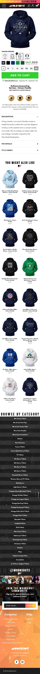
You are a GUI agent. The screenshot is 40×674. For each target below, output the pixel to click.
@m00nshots (20, 570)
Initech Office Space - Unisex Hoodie (30, 371)
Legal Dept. (10, 639)
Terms (10, 629)
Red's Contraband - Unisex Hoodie (30, 221)
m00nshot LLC (12, 671)
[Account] (33, 7)
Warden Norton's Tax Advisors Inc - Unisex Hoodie (30, 281)
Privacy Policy (10, 632)
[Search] (29, 5)
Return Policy (11, 625)
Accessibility (10, 636)
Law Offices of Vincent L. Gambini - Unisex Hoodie (30, 311)
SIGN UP (31, 606)
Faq (29, 622)
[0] (36, 6)
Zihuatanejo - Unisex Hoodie (10, 221)
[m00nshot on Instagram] (4, 580)
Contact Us (29, 619)
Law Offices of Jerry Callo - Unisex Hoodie (10, 340)
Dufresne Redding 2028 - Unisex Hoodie (10, 311)
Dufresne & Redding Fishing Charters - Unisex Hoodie (10, 192)
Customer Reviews (11, 619)
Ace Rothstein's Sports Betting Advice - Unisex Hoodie (30, 401)
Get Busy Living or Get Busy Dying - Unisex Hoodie (30, 192)
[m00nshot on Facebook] (17, 661)
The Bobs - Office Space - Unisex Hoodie (10, 371)
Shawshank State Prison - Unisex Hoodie (30, 251)
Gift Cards (11, 622)
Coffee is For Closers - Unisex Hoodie (10, 400)
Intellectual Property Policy (11, 642)
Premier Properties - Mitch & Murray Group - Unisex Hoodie (30, 341)
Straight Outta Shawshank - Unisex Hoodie (10, 280)
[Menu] (4, 5)
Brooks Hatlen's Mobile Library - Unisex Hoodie (10, 251)
